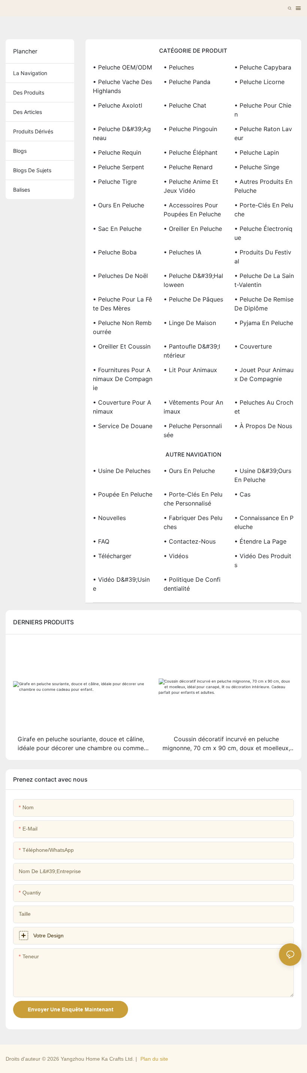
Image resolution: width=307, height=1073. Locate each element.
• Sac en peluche (117, 228)
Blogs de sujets (32, 170)
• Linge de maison (190, 323)
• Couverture (253, 346)
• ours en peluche (189, 470)
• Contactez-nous (190, 541)
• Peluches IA (182, 252)
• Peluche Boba (115, 252)
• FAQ (101, 541)
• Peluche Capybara (262, 67)
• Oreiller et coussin (122, 346)
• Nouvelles (109, 518)
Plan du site (154, 1059)
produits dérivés (33, 131)
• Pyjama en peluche (263, 323)
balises (21, 189)
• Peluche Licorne (259, 82)
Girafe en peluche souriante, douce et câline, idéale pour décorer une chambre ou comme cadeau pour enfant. (81, 743)
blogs (20, 151)
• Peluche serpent (118, 167)
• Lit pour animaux (190, 370)
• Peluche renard (188, 167)
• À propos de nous (263, 426)
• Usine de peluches (122, 470)
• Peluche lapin (256, 152)
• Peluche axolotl (117, 105)
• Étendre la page (260, 541)
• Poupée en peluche (122, 494)
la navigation (30, 73)
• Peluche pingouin (190, 129)
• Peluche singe (256, 167)
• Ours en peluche (118, 205)
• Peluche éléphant (191, 152)
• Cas (242, 494)
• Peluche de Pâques (193, 299)
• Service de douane (122, 426)
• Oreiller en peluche (193, 228)
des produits (28, 92)
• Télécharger (112, 556)
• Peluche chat (185, 105)
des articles (27, 112)
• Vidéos (176, 556)
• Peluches (179, 67)
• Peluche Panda (187, 82)
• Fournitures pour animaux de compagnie (122, 379)
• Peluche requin (117, 152)
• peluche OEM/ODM (122, 67)
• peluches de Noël (120, 275)
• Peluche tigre (115, 181)
